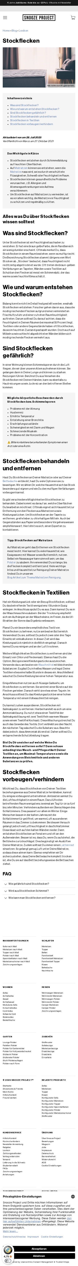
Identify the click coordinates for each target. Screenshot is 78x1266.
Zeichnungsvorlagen (12, 965)
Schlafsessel (8, 1002)
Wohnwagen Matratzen (52, 993)
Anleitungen (8, 1175)
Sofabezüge (47, 1045)
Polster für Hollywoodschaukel (17, 1051)
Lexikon (23, 31)
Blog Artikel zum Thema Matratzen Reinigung (34, 577)
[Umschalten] (6, 884)
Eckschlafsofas (10, 1008)
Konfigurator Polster (51, 1110)
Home (6, 31)
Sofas (5, 993)
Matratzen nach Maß (12, 950)
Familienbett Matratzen (52, 958)
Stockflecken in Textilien (25, 120)
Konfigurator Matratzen (52, 1101)
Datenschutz (48, 1153)
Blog (14, 31)
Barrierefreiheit (49, 1156)
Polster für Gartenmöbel (13, 1049)
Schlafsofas (8, 996)
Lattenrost (67, 845)
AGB (44, 1163)
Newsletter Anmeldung (13, 1144)
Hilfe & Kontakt (9, 1095)
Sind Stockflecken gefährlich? (28, 113)
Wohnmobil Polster (50, 1002)
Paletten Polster (10, 1045)
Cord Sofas (8, 1011)
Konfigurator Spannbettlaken (55, 1107)
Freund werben (10, 1098)
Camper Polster (49, 1008)
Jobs (44, 1147)
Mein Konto (8, 1092)
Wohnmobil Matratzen (52, 996)
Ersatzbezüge (48, 1051)
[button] (5, 17)
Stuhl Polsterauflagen (13, 1061)
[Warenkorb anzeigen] (73, 18)
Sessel (6, 999)
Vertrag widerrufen (11, 1156)
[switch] (8, 1261)
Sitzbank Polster (10, 1054)
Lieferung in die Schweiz (14, 1163)
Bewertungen (48, 1141)
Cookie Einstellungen (51, 1166)
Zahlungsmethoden (12, 1153)
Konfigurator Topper (51, 1104)
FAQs (5, 1169)
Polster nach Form (11, 1064)
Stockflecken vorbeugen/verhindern (31, 124)
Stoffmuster (47, 1042)
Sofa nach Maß (10, 946)
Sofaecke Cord (9, 1014)
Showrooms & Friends (13, 1089)
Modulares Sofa (10, 1005)
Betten (45, 953)
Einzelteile (46, 1057)
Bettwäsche (10, 481)
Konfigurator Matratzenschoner (56, 1113)
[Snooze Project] (39, 17)
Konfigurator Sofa (50, 1098)
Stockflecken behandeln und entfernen (33, 116)
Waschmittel (46, 665)
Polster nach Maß (11, 956)
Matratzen (21, 168)
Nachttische (47, 971)
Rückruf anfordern (11, 1141)
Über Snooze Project (51, 1138)
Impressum (47, 1150)
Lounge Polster (10, 1042)
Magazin (46, 1144)
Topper (45, 950)
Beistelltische (9, 1020)
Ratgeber (7, 1147)
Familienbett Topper (51, 962)
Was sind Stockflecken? (24, 105)
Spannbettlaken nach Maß (15, 958)
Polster (11, 562)
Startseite (7, 1086)
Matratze (16, 172)
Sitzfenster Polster (11, 1057)
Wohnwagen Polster (51, 999)
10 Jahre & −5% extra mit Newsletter (39, 3)
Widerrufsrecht (49, 1160)
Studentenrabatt (10, 1166)
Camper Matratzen (50, 1005)
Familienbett (47, 956)
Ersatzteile (46, 1054)
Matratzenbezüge (50, 1049)
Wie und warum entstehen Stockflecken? (34, 109)
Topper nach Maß (11, 953)
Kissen (45, 965)
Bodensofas (8, 1017)
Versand (6, 1160)
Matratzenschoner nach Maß (16, 962)
